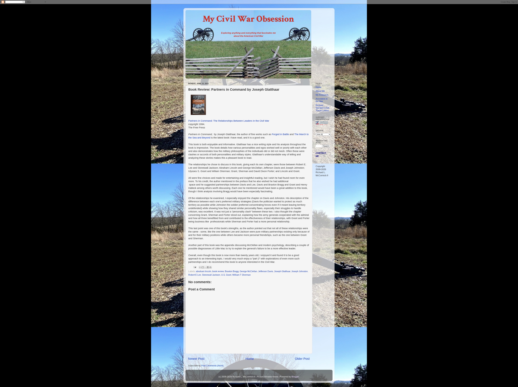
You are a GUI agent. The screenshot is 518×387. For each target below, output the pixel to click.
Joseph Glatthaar (282, 271)
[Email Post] (195, 267)
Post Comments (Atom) (212, 365)
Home (250, 358)
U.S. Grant (226, 275)
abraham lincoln (203, 271)
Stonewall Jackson (211, 275)
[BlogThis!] (202, 267)
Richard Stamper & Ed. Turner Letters (323, 108)
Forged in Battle (280, 134)
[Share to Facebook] (208, 267)
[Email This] (200, 267)
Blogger (295, 376)
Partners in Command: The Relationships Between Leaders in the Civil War (228, 120)
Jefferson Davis (265, 271)
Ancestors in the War (322, 100)
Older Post (302, 358)
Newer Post (196, 358)
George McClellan (248, 271)
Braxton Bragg (232, 271)
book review (218, 271)
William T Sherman (241, 275)
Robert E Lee (194, 275)
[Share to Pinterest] (210, 267)
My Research (322, 95)
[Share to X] (205, 267)
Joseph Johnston (299, 271)
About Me (320, 91)
